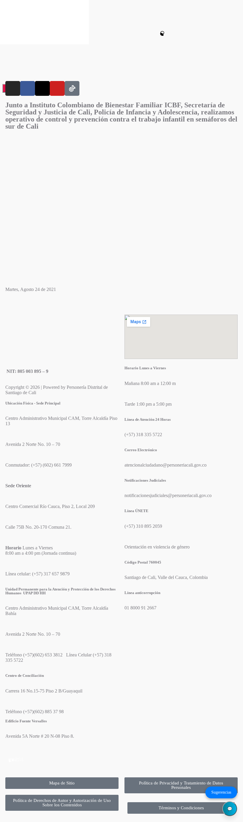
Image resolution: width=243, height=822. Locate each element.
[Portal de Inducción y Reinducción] (163, 33)
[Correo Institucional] (151, 33)
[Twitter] (42, 88)
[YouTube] (57, 88)
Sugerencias (221, 792)
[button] (91, 34)
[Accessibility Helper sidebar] (7, 7)
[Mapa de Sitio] (139, 33)
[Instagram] (12, 88)
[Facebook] (27, 88)
